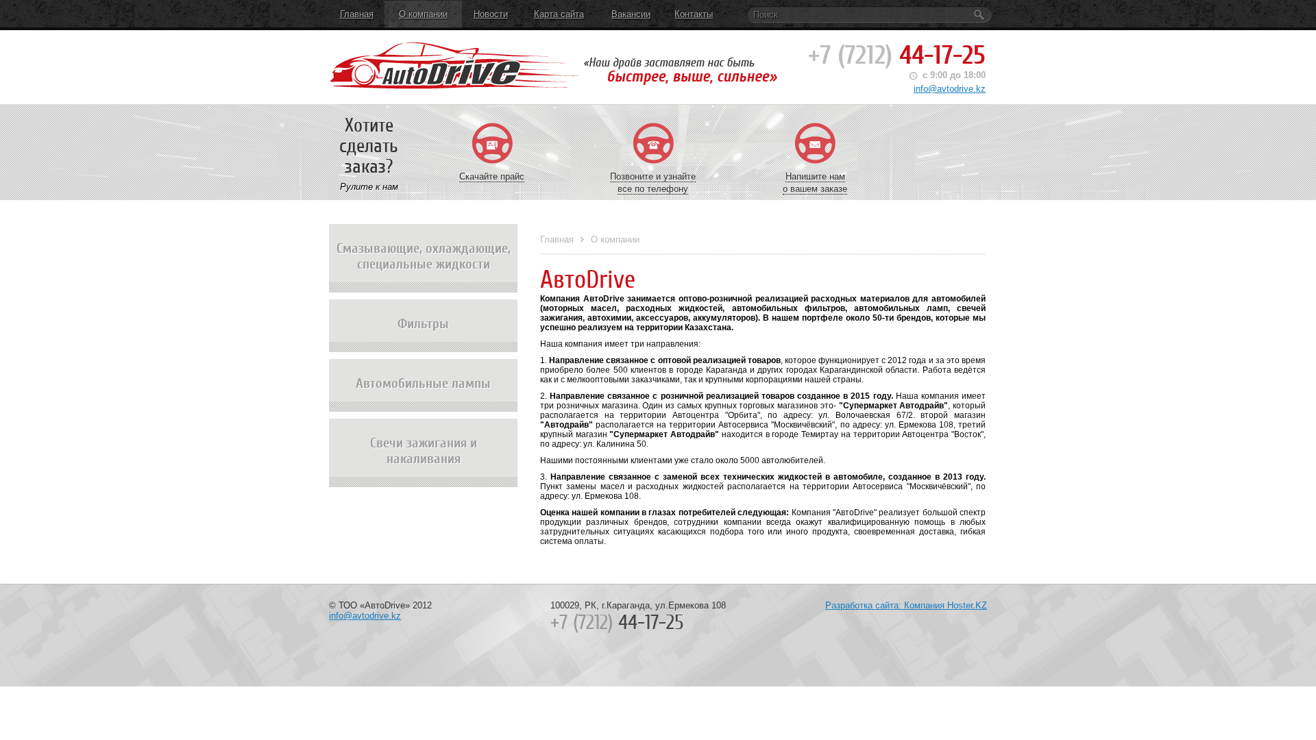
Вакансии (630, 14)
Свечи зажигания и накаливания (423, 451)
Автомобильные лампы (423, 383)
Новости (491, 14)
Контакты (693, 14)
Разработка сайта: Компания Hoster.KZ (906, 605)
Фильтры (423, 324)
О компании (423, 14)
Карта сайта (559, 14)
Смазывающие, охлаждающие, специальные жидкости (424, 256)
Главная (357, 14)
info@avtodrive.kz (950, 89)
